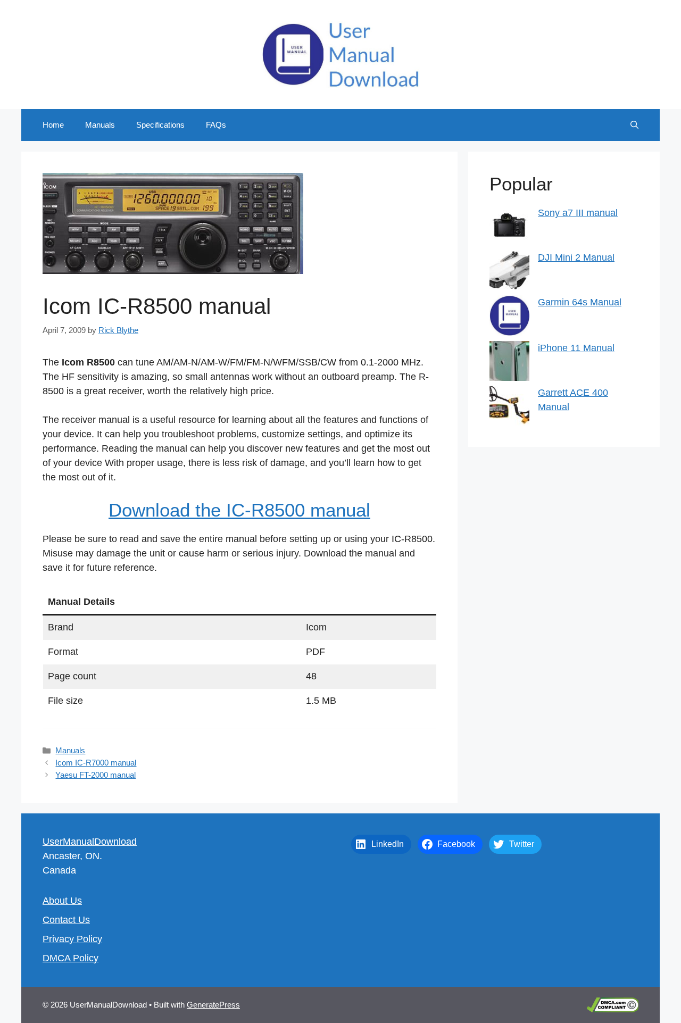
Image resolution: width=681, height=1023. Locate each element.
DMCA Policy (70, 958)
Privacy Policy (72, 939)
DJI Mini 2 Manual (576, 257)
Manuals (100, 124)
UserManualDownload (90, 841)
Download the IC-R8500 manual (239, 510)
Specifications (160, 124)
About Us (62, 900)
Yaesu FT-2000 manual (95, 774)
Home (53, 124)
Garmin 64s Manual (579, 302)
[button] (634, 125)
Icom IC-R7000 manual (95, 762)
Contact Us (66, 919)
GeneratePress (213, 1004)
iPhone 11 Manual (576, 348)
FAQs (216, 124)
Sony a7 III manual (578, 212)
